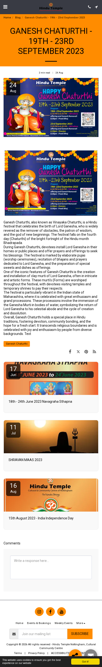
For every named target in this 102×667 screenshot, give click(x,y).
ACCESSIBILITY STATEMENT (68, 653)
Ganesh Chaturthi (17, 343)
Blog (18, 17)
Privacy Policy (36, 653)
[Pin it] (86, 352)
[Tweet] (78, 352)
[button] (5, 6)
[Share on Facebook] (70, 352)
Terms (18, 653)
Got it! (85, 661)
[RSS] (94, 352)
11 (13, 429)
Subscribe (80, 634)
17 (13, 371)
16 (13, 488)
